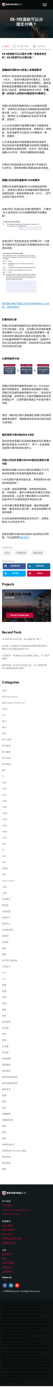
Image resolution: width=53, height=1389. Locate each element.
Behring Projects (10, 696)
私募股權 (6, 1058)
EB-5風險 (6, 764)
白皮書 (5, 1046)
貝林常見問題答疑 (12, 1238)
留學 (4, 1033)
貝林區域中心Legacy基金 (14, 1150)
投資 (4, 991)
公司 (4, 1250)
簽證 (4, 1101)
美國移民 (6, 1113)
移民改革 (6, 1089)
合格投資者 (7, 929)
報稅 (4, 948)
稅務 (4, 1095)
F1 (3, 776)
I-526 (4, 813)
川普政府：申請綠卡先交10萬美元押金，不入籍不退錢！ (26, 657)
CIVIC (5, 708)
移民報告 (6, 1064)
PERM (5, 868)
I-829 (4, 825)
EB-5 (7, 552)
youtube (17, 1285)
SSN (4, 874)
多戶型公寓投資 (9, 960)
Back (6, 46)
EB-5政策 (6, 745)
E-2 (3, 715)
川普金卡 (6, 966)
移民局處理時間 (9, 1077)
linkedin (11, 1285)
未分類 (5, 1027)
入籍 (4, 886)
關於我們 (7, 1254)
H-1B (4, 788)
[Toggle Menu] (45, 4)
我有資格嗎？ (9, 1229)
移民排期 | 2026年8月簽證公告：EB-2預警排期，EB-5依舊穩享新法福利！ (25, 667)
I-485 (4, 800)
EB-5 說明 (6, 739)
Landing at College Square (16, 1209)
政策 (4, 1009)
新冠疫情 (6, 1021)
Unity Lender (8, 880)
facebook (4, 1285)
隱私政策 (7, 1267)
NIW (4, 843)
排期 (4, 997)
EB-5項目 (6, 757)
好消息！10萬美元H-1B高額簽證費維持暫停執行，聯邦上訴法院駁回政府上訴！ (26, 647)
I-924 (4, 837)
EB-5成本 (7, 1234)
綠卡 (4, 1107)
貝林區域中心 (8, 1144)
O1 (3, 850)
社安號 (5, 1052)
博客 (4, 1258)
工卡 (4, 972)
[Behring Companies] (12, 5)
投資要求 (6, 1221)
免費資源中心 (9, 1242)
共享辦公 (6, 899)
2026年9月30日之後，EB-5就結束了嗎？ (21, 639)
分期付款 (21, 552)
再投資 (5, 905)
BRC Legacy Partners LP (13, 702)
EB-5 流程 (7, 1225)
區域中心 (6, 917)
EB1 (3, 770)
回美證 (5, 935)
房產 (4, 984)
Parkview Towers (11, 1214)
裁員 (4, 1126)
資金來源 (38, 552)
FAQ (4, 782)
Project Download (19, 615)
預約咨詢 (24, 537)
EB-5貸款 (6, 751)
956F (4, 690)
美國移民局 (7, 1119)
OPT (4, 856)
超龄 (4, 1168)
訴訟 (4, 1132)
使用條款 (7, 1271)
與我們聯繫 (8, 1263)
